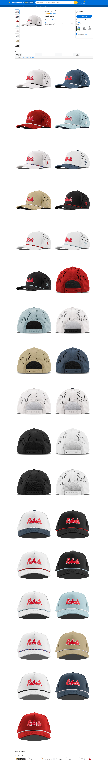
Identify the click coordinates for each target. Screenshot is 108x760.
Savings (23, 6)
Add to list (80, 36)
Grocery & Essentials (29, 6)
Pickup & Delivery (37, 6)
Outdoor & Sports (21, 8)
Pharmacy (44, 6)
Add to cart (84, 16)
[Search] (76, 2)
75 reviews (54, 13)
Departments (13, 6)
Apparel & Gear (27, 8)
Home (16, 8)
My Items (53, 6)
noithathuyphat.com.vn (58, 22)
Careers (48, 6)
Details (86, 34)
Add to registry (88, 36)
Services (18, 6)
